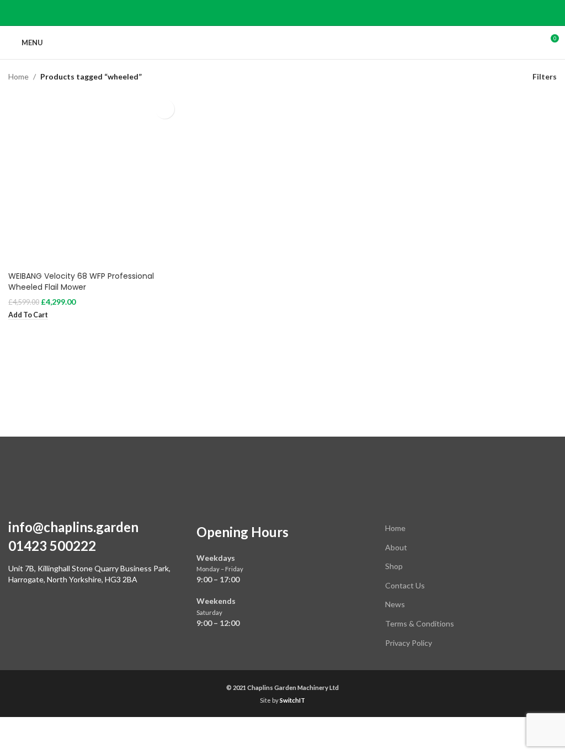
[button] (28, 315)
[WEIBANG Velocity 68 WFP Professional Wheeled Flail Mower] (94, 180)
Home (18, 76)
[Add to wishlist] (164, 109)
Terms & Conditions (419, 623)
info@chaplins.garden (73, 527)
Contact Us (405, 585)
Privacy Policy (408, 642)
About (396, 547)
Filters (544, 76)
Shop (394, 566)
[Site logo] (282, 41)
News (395, 604)
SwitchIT (292, 700)
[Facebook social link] (282, 13)
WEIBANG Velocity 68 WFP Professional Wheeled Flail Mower (81, 281)
